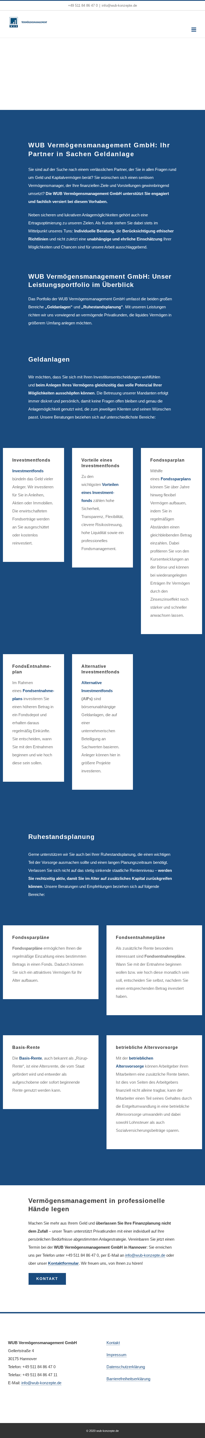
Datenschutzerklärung (126, 1366)
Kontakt (113, 1342)
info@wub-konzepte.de (119, 5)
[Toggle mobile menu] (194, 29)
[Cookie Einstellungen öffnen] (193, 1431)
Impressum (117, 1354)
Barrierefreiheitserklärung (128, 1378)
